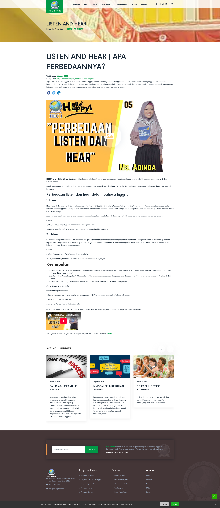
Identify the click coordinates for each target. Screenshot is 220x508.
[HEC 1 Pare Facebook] (156, 4)
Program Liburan (87, 492)
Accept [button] (174, 504)
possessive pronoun (118, 87)
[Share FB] (48, 93)
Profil (86, 4)
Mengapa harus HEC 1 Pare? (117, 452)
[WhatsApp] (214, 496)
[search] (172, 4)
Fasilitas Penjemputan (121, 480)
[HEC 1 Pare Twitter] (166, 4)
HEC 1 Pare (110, 446)
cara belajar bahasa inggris (110, 81)
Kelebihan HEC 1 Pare (121, 484)
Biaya (95, 4)
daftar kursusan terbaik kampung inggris (137, 81)
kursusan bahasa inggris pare (72, 84)
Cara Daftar (106, 4)
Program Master (86, 488)
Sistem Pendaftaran (120, 492)
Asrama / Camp (119, 475)
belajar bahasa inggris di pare (63, 81)
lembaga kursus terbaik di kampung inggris (114, 84)
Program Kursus (121, 4)
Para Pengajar (118, 488)
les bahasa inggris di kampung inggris (147, 84)
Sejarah (148, 484)
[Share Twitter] (53, 93)
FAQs (148, 488)
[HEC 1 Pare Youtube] (163, 4)
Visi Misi (149, 480)
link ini (109, 333)
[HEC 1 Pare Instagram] (159, 4)
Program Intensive (87, 475)
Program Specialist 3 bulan (90, 484)
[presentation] (161, 349)
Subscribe (91, 449)
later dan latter (90, 84)
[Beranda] (54, 6)
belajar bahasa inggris (64, 78)
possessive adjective (88, 87)
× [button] (216, 504)
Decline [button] (164, 504)
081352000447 (54, 484)
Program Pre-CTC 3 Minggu (91, 480)
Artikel (134, 4)
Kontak (144, 4)
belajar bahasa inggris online (87, 81)
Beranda (76, 4)
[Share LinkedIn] (58, 93)
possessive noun (103, 87)
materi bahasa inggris (84, 78)
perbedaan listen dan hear (69, 87)
